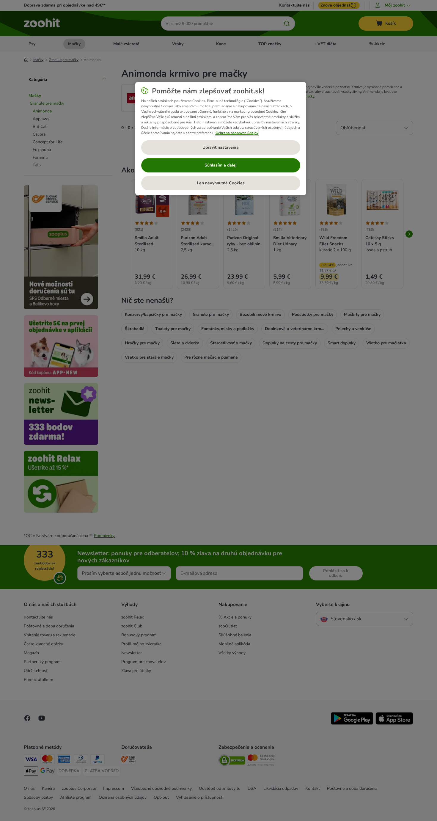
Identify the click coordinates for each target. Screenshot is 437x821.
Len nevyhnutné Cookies (221, 183)
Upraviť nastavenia (220, 147)
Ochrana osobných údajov (237, 133)
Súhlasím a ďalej (221, 165)
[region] (220, 138)
